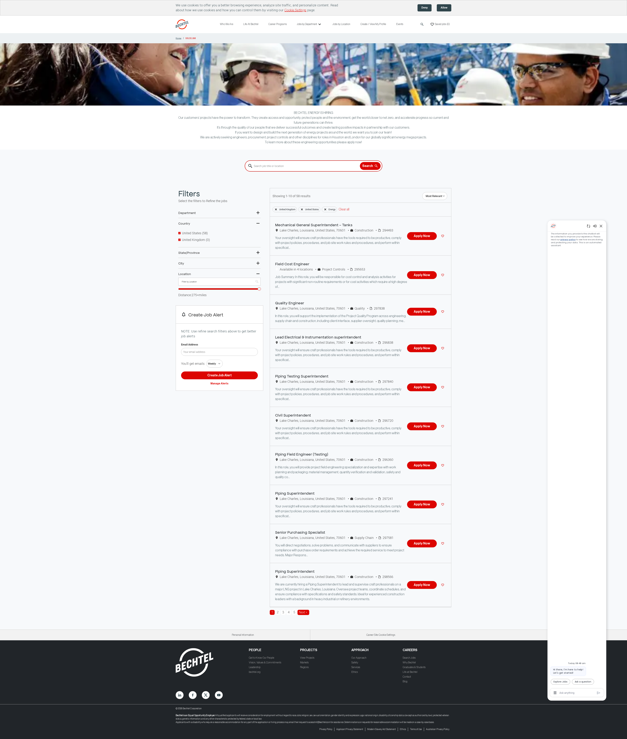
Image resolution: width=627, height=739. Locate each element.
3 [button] (283, 612)
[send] (599, 693)
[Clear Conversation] (588, 226)
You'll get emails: (193, 363)
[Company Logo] (183, 24)
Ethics (354, 672)
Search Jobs (409, 658)
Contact (407, 676)
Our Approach (358, 658)
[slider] (259, 289)
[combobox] (302, 166)
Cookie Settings (295, 10)
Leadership (254, 667)
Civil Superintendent (293, 415)
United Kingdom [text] (196, 240)
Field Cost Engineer (292, 263)
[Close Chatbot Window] (601, 226)
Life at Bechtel (410, 672)
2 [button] (278, 612)
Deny (424, 7)
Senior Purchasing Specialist (300, 532)
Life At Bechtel (250, 24)
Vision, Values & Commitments (265, 662)
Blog (405, 681)
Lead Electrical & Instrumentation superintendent (318, 337)
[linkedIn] (180, 695)
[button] (276, 209)
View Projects (307, 658)
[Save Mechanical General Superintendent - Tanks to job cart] (443, 236)
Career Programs (277, 24)
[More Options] (555, 693)
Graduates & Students (414, 667)
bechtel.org (255, 672)
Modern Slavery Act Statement (381, 729)
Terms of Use (416, 729)
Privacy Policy (325, 729)
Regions (304, 667)
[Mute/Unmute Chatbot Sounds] (594, 225)
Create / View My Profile (373, 24)
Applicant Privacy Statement (349, 729)
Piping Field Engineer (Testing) (301, 454)
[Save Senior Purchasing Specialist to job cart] (443, 543)
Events (399, 24)
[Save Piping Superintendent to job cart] (443, 504)
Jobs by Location (341, 24)
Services (355, 667)
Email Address (189, 344)
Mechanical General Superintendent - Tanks (313, 224)
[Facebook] (193, 695)
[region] (576, 459)
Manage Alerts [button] (219, 383)
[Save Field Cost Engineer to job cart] (443, 275)
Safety (354, 662)
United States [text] (195, 233)
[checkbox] (179, 233)
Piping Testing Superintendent (301, 376)
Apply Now (422, 236)
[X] (206, 695)
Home (178, 38)
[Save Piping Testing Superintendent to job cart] (443, 387)
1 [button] (272, 612)
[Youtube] (219, 695)
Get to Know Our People (261, 658)
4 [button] (289, 612)
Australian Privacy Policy (437, 729)
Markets (304, 662)
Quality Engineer (289, 302)
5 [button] (294, 612)
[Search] (422, 24)
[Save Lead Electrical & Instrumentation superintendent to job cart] (443, 348)
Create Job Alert (219, 375)
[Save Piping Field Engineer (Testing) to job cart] (443, 465)
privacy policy (568, 239)
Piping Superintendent (294, 493)
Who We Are (226, 24)
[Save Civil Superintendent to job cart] (443, 426)
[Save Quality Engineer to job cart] (443, 311)
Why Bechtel (409, 662)
